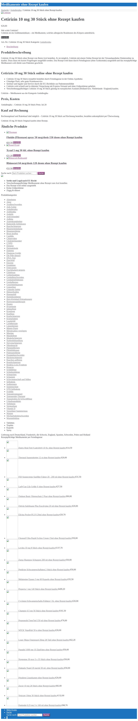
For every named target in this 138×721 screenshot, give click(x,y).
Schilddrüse (11, 370)
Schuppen (10, 377)
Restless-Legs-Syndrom (16, 365)
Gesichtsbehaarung (14, 284)
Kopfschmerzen (13, 316)
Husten (9, 304)
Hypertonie (11, 306)
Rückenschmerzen (14, 357)
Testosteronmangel (14, 394)
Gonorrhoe (11, 287)
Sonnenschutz (12, 387)
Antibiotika (11, 212)
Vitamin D (10, 408)
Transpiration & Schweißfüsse (19, 399)
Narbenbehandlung (14, 340)
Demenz (10, 246)
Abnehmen (11, 199)
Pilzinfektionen (12, 350)
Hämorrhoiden (12, 292)
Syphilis (9, 391)
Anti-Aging (11, 207)
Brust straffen (12, 233)
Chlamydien (11, 238)
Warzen (9, 413)
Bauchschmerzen (13, 226)
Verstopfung (11, 406)
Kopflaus (10, 314)
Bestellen (5, 37)
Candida (10, 236)
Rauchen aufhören (14, 360)
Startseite (5, 10)
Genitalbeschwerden (15, 277)
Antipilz (9, 214)
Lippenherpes (12, 326)
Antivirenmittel (12, 216)
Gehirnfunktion (13, 275)
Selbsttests (10, 382)
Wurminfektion (12, 418)
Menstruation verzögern (16, 331)
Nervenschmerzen (14, 343)
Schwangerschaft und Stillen (18, 379)
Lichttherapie (12, 323)
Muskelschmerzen (14, 338)
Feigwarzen (11, 267)
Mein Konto (11, 710)
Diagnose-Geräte (13, 253)
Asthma (9, 219)
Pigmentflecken (13, 348)
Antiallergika (15, 10)
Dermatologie (12, 248)
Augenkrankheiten (14, 221)
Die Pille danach (13, 255)
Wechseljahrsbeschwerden (17, 416)
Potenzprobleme (13, 353)
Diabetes (10, 250)
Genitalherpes (12, 282)
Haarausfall (11, 294)
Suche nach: (6, 173)
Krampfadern (12, 319)
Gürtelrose (10, 272)
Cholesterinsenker (14, 241)
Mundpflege (11, 336)
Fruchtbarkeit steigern (15, 270)
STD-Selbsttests (13, 389)
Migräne (10, 333)
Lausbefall (10, 321)
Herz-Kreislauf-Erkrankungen (19, 299)
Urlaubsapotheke (13, 401)
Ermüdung (10, 265)
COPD (9, 243)
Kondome (10, 311)
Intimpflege (11, 309)
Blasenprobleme (13, 231)
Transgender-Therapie (15, 396)
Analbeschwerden (14, 204)
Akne (8, 202)
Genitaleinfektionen (14, 280)
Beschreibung (12, 46)
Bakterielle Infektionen (16, 224)
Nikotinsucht (11, 345)
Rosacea (10, 367)
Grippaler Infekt (13, 289)
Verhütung (10, 404)
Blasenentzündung (14, 229)
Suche (9, 712)
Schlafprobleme (13, 372)
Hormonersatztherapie (15, 301)
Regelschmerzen (13, 362)
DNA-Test (10, 258)
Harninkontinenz (13, 297)
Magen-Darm (12, 328)
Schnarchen (11, 374)
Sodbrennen (11, 384)
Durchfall (10, 260)
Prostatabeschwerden (15, 355)
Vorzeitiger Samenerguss (16, 411)
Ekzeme (9, 263)
